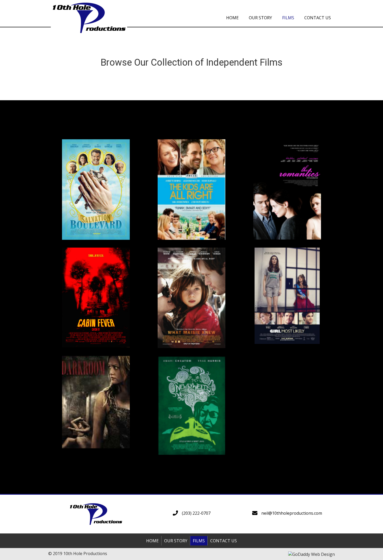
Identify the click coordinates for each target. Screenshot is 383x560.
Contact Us (223, 541)
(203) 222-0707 (196, 513)
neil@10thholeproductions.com (291, 513)
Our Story (175, 541)
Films (199, 541)
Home (152, 541)
